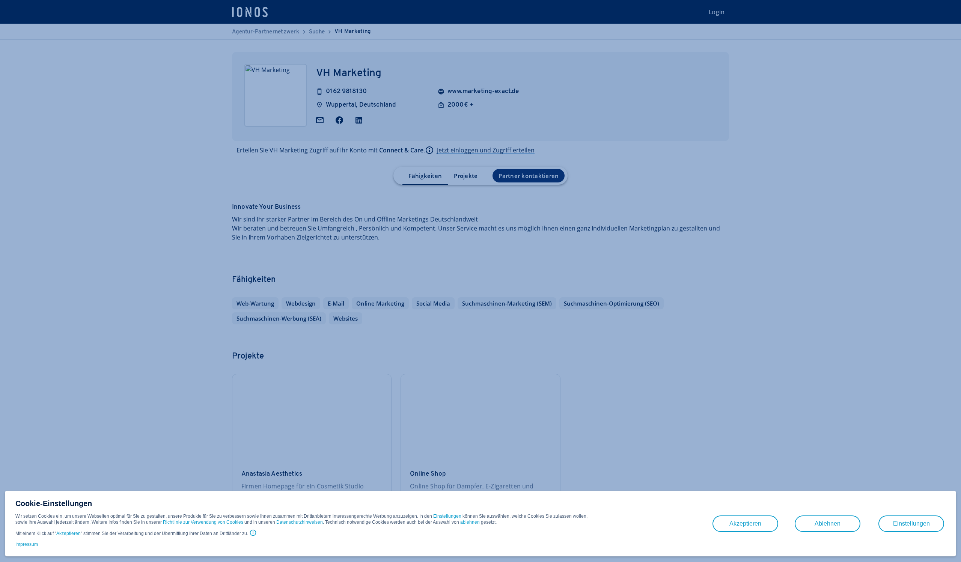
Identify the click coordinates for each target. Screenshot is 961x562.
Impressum (26, 544)
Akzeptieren (68, 533)
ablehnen (470, 522)
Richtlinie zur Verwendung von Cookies (203, 522)
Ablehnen (827, 523)
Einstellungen (447, 516)
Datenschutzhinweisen (299, 522)
